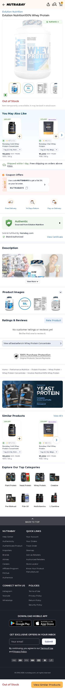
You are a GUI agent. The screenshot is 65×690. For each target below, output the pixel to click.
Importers (7, 550)
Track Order (31, 546)
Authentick (8, 577)
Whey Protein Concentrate (13, 373)
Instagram (7, 591)
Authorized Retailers (35, 559)
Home (5, 369)
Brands (6, 555)
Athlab (6, 559)
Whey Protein (54, 369)
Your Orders (31, 541)
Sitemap (30, 550)
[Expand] (60, 292)
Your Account (32, 537)
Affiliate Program (10, 568)
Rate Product (53, 320)
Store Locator (32, 564)
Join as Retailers (33, 555)
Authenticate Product (12, 546)
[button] (14, 88)
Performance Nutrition (19, 369)
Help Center (8, 537)
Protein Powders (39, 369)
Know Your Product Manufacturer (35, 570)
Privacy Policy (35, 596)
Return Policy (35, 600)
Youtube (6, 596)
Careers (6, 564)
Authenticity (8, 541)
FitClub (6, 573)
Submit (49, 641)
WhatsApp (7, 600)
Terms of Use (34, 591)
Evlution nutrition (12, 11)
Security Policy (35, 605)
